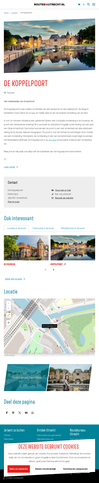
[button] (49, 327)
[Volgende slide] (53, 269)
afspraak (52, 140)
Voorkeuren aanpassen (75, 469)
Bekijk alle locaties (13, 279)
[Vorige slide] (45, 269)
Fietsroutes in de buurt (43, 228)
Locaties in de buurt (16, 228)
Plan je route (13, 202)
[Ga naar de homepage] (49, 4)
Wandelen (8, 439)
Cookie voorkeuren (14, 478)
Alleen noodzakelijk (45, 469)
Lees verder (9, 167)
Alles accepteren (18, 469)
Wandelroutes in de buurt (73, 228)
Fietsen (7, 435)
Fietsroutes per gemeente (49, 435)
